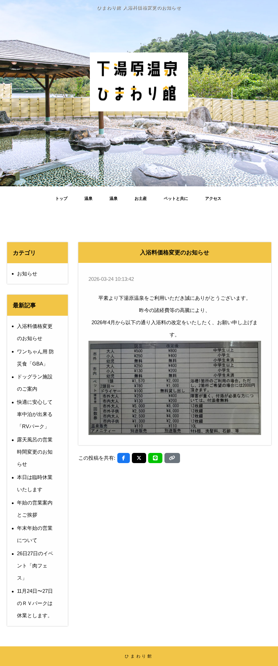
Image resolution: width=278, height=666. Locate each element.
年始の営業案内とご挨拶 (35, 509)
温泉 (88, 198)
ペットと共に (176, 198)
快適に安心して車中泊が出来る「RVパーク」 (35, 414)
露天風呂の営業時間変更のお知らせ (35, 452)
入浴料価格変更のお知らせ (35, 332)
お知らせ (27, 273)
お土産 (141, 198)
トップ (61, 198)
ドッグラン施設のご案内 (35, 383)
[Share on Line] (155, 458)
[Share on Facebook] (123, 458)
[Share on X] (139, 458)
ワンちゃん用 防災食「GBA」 (35, 358)
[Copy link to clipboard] (172, 458)
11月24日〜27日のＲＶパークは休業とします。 (35, 603)
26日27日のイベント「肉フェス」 (35, 565)
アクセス (213, 198)
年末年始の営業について (35, 534)
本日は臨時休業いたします (35, 483)
